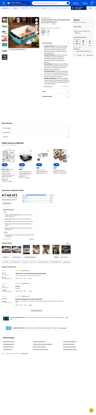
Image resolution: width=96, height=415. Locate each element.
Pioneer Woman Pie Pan (8, 346)
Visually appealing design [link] (11, 214)
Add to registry (89, 55)
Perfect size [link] (8, 223)
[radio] (43, 32)
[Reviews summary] (50, 23)
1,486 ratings (53, 23)
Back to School (34, 8)
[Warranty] (68, 137)
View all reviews (6, 203)
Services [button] (15, 8)
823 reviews (16, 197)
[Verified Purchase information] (29, 270)
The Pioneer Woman (45, 17)
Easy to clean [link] (8, 221)
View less (31, 239)
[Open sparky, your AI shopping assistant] (91, 410)
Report (30, 278)
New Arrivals (65, 8)
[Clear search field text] (64, 3)
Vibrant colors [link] (8, 219)
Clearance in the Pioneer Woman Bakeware (42, 344)
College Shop (43, 8)
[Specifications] (68, 132)
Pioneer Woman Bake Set (8, 344)
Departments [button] (6, 8)
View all (67, 243)
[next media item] (36, 32)
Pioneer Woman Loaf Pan (8, 341)
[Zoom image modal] (36, 26)
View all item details (48, 86)
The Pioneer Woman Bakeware (69, 341)
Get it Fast (51, 8)
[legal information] (85, 22)
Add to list (79, 55)
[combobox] (51, 3)
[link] (66, 249)
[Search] (68, 3)
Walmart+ (83, 8)
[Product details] (68, 128)
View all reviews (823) (36, 310)
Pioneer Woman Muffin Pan (39, 341)
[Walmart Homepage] (4, 3)
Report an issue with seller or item (83, 51)
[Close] (28, 8)
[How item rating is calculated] (16, 199)
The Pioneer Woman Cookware (70, 349)
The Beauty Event (74, 8)
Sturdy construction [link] (10, 228)
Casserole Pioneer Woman (69, 344)
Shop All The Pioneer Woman (39, 346)
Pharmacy (58, 8)
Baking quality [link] (8, 235)
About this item (7, 123)
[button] (75, 3)
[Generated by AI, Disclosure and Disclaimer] (68, 86)
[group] (48, 23)
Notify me (77, 33)
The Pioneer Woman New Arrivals (40, 349)
